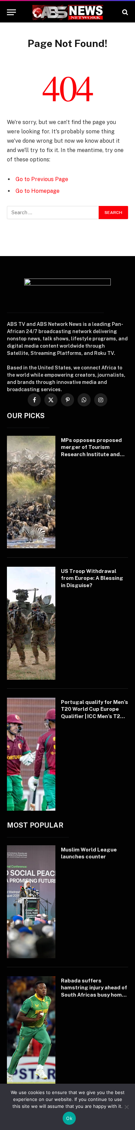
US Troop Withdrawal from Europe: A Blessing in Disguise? (92, 578)
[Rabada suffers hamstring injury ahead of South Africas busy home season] (31, 1032)
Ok (69, 1118)
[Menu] (11, 12)
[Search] (124, 12)
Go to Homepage (38, 191)
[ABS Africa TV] (67, 12)
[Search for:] (53, 212)
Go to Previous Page (42, 179)
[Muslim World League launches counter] (31, 901)
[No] (126, 1106)
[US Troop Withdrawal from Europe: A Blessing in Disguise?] (31, 623)
